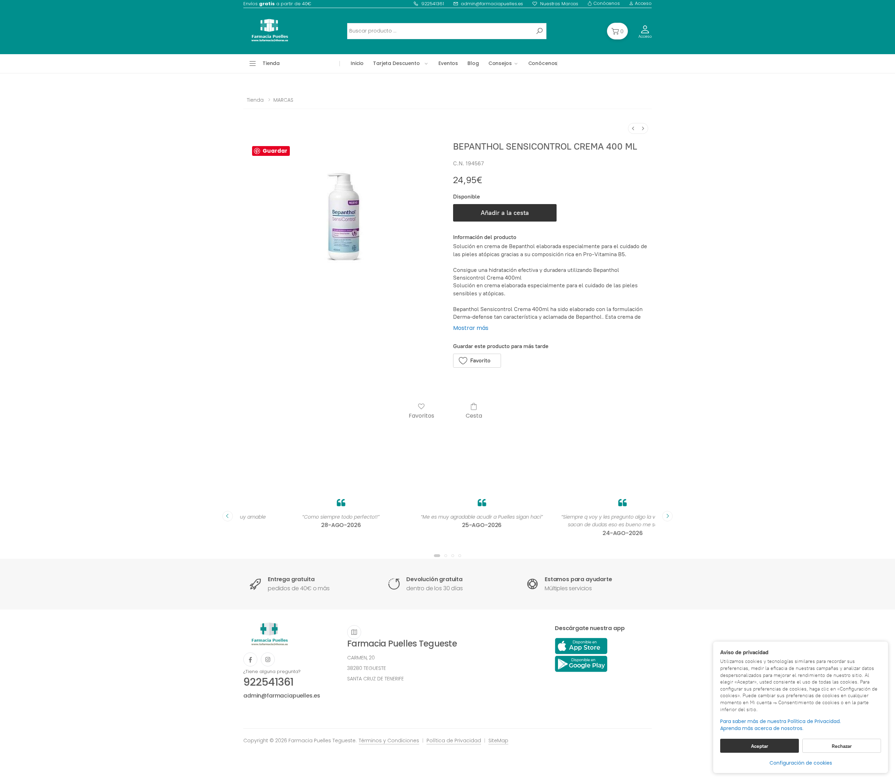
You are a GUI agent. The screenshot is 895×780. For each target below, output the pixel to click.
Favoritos (421, 415)
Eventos (448, 63)
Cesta (474, 415)
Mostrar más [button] (470, 328)
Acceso (642, 3)
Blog (473, 63)
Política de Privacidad (454, 740)
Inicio (357, 63)
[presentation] (227, 516)
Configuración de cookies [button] (800, 762)
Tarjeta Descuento (396, 63)
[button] (617, 31)
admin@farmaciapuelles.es (492, 3)
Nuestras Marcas (559, 3)
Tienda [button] (271, 63)
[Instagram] (268, 659)
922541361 (432, 3)
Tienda (255, 99)
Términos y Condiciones (389, 740)
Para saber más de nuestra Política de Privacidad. (780, 721)
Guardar (275, 150)
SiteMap (498, 740)
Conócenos (606, 3)
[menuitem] (633, 128)
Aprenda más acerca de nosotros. (761, 728)
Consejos (500, 63)
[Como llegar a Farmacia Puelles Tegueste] (354, 632)
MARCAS (283, 99)
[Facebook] (250, 659)
